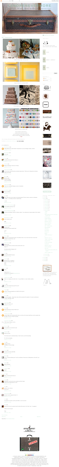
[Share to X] (21, 141)
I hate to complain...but (48, 252)
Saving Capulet (6, 393)
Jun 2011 (46, 205)
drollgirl (5, 289)
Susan (5, 295)
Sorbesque (6, 368)
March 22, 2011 (7, 150)
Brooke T (5, 326)
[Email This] (18, 141)
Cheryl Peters (6, 302)
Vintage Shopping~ (48, 218)
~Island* (46, 211)
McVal (5, 176)
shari (5, 195)
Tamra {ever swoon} (7, 320)
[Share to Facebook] (22, 141)
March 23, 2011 (7, 396)
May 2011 (46, 207)
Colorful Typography (48, 246)
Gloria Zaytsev (6, 242)
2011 (45, 198)
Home (21, 416)
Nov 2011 (46, 201)
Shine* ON (46, 248)
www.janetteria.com (7, 217)
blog (9, 272)
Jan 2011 (46, 255)
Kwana (5, 362)
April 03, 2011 (7, 412)
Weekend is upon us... (48, 221)
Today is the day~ (48, 224)
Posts (45, 78)
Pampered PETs (47, 240)
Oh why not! (47, 231)
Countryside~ (47, 243)
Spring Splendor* (47, 227)
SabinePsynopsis (7, 277)
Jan (5, 342)
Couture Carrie (6, 225)
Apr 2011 (46, 208)
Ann (5, 386)
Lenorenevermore (30, 5)
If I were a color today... (49, 242)
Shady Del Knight (7, 169)
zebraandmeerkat (16, 273)
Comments (46, 80)
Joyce (5, 158)
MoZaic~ (46, 233)
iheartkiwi (5, 331)
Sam (5, 399)
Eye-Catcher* (47, 230)
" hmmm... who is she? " (49, 239)
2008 (45, 260)
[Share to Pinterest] (23, 141)
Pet (4, 253)
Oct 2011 (46, 202)
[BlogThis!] (20, 141)
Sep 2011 (46, 204)
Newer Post (4, 416)
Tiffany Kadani (6, 184)
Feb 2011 (46, 254)
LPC (5, 374)
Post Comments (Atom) (10, 418)
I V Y (5, 268)
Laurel (5, 379)
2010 (45, 257)
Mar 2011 (46, 210)
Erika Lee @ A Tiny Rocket (8, 205)
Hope (5, 404)
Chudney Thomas (7, 313)
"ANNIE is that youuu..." (49, 234)
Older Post (39, 416)
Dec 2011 (46, 199)
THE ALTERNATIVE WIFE (8, 210)
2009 (45, 259)
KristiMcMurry (6, 190)
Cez (5, 284)
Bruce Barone (6, 152)
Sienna (5, 350)
